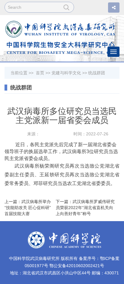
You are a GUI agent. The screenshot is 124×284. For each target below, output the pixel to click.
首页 (40, 72)
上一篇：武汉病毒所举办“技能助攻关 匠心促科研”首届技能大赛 (28, 207)
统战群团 (96, 72)
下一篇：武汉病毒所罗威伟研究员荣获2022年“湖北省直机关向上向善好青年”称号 (85, 207)
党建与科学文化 (66, 72)
